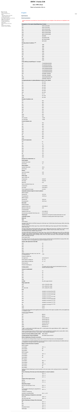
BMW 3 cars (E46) (4, 12)
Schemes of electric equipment (6, 26)
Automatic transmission (5, 20)
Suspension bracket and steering (6, 23)
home (76, 13)
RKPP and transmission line (6, 19)
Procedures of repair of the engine (7, 15)
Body (2, 24)
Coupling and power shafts (6, 21)
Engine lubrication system (6, 16)
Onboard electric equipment (6, 25)
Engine (2, 14)
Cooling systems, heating (5, 17)
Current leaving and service (6, 13)
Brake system (4, 22)
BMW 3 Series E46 (4, 11)
